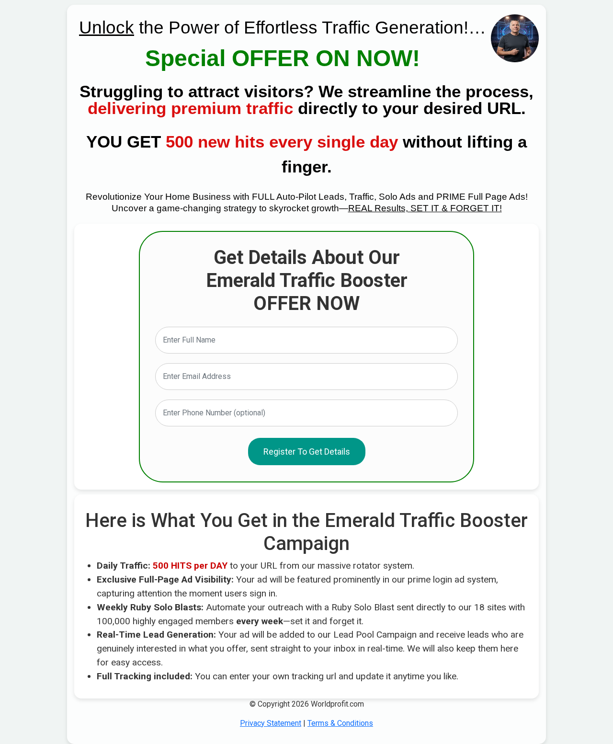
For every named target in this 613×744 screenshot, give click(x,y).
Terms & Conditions (340, 723)
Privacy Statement (270, 723)
